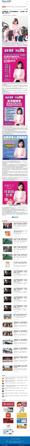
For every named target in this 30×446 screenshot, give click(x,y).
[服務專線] (15, 439)
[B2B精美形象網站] (8, 409)
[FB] (11, 439)
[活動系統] (8, 426)
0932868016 (10, 441)
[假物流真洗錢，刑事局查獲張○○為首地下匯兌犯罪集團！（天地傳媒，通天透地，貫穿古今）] (3, 389)
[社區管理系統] (22, 420)
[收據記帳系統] (8, 431)
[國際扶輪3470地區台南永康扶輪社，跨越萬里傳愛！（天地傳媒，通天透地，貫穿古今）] (3, 394)
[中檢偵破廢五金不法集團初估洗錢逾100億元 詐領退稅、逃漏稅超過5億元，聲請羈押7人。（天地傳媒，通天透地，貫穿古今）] (3, 386)
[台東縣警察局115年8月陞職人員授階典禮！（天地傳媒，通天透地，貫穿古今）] (3, 383)
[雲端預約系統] (22, 426)
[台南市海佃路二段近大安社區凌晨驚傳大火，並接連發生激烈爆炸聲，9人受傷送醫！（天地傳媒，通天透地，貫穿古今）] (3, 378)
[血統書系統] (8, 420)
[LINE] (13, 439)
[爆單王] (8, 415)
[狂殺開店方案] (22, 404)
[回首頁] (6, 1)
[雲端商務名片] (22, 409)
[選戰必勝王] (22, 415)
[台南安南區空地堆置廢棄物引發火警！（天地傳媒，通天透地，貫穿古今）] (3, 391)
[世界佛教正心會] (8, 404)
